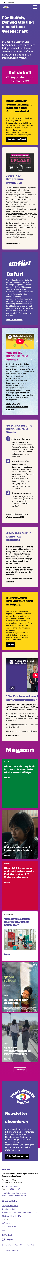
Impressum (6, 1250)
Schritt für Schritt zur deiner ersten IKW (17, 515)
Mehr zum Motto (14, 319)
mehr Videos (12, 735)
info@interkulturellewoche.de (21, 214)
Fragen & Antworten (10, 1205)
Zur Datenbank (17, 139)
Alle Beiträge (20, 1069)
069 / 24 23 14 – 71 (13, 1189)
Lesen (7, 777)
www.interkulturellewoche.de (14, 1195)
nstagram (9, 1240)
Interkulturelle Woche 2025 (13, 1245)
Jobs (3, 1230)
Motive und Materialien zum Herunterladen (19, 1212)
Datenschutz (29, 1245)
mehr (11, 644)
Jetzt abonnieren (17, 1156)
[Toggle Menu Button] (35, 6)
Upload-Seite (13, 243)
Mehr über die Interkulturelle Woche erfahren (17, 407)
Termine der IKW (9, 1209)
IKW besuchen (8, 1223)
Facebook (8, 1235)
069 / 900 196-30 (11, 1186)
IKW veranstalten (9, 1226)
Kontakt (15, 1250)
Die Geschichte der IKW (11, 1216)
